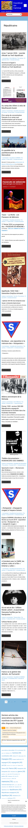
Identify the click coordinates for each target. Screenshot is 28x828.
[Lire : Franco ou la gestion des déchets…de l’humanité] (14, 654)
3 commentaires (5, 346)
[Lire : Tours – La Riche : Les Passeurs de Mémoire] (14, 194)
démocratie (22, 756)
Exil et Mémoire (13, 58)
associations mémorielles (9, 750)
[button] (26, 801)
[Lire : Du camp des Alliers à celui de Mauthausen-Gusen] (14, 94)
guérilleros (4, 774)
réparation (18, 786)
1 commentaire (5, 58)
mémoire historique (8, 784)
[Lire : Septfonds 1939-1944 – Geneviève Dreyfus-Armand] (14, 269)
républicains (16, 790)
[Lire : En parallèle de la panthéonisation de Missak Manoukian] (14, 142)
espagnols (16, 762)
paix (16, 784)
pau (19, 784)
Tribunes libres (17, 617)
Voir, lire (15, 296)
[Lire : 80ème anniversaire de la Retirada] (14, 384)
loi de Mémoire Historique (6, 778)
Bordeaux (9, 753)
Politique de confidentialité (8, 826)
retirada (11, 786)
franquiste (6, 771)
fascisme (9, 765)
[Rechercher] (21, 14)
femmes (14, 765)
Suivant (24, 701)
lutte (14, 778)
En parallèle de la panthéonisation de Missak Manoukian (12, 152)
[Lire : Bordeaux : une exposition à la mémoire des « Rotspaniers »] (11, 329)
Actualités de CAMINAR (15, 157)
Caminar (16, 753)
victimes (11, 798)
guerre (21, 771)
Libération (11, 776)
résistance (16, 795)
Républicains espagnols (10, 792)
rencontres (5, 786)
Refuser (14, 819)
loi (16, 776)
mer (15, 781)
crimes (15, 756)
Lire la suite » (6, 81)
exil (4, 765)
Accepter (14, 815)
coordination (7, 756)
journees (17, 774)
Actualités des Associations (16, 346)
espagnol (6, 762)
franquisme (21, 768)
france (5, 768)
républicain (5, 789)
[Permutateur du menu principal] (25, 5)
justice (4, 776)
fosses (20, 765)
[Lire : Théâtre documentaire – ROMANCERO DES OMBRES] (14, 443)
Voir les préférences (14, 823)
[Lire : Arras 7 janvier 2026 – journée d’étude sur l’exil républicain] (14, 41)
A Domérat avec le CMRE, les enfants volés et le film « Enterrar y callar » (13, 563)
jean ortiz (11, 774)
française (13, 771)
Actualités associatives (19, 110)
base (3, 753)
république (7, 795)
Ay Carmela (21, 750)
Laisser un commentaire (7, 110)
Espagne (7, 759)
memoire (7, 781)
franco (13, 768)
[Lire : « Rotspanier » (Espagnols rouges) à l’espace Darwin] (11, 496)
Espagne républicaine (18, 759)
